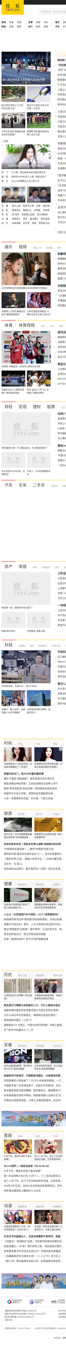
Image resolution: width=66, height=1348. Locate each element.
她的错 (46, 206)
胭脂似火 (27, 210)
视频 (23, 247)
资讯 (56, 567)
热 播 (5, 206)
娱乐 (9, 247)
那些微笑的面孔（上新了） (18, 1020)
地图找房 (45, 567)
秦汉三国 (22, 975)
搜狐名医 (40, 884)
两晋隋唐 (40, 975)
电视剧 (48, 248)
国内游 (21, 814)
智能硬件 (42, 646)
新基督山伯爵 (28, 214)
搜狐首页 (13, 7)
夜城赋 (37, 210)
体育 (9, 325)
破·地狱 (16, 214)
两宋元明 (57, 975)
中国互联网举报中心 (17, 1301)
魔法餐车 (34, 219)
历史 (8, 974)
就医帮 (56, 884)
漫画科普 (40, 1206)
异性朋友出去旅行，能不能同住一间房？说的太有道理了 (34, 868)
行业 (63, 407)
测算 (20, 1136)
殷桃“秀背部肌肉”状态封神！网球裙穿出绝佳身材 (30, 788)
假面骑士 (16, 219)
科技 (9, 645)
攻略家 (56, 814)
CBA (51, 326)
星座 (8, 1135)
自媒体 (54, 486)
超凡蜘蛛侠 (42, 214)
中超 (60, 326)
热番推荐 (57, 1206)
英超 (38, 22)
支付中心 (57, 1338)
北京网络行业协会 (61, 1301)
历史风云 (57, 1046)
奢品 (55, 744)
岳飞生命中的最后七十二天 (18, 1030)
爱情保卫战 (44, 223)
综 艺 (5, 223)
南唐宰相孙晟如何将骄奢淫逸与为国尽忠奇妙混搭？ (32, 1010)
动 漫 (5, 219)
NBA (46, 22)
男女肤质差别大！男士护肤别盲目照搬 (25, 934)
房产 (9, 566)
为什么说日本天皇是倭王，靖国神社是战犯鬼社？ (31, 1015)
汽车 (9, 485)
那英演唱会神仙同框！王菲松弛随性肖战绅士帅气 (31, 783)
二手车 (39, 485)
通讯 (31, 646)
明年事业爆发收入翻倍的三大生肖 (22, 1190)
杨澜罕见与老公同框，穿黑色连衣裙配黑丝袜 (28, 793)
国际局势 (22, 1046)
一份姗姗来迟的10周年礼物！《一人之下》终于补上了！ (35, 1256)
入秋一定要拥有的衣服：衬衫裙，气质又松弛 (28, 798)
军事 (11, 22)
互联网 (22, 646)
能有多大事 (28, 206)
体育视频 (27, 325)
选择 (34, 223)
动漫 (8, 1205)
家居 (46, 26)
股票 (51, 406)
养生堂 (26, 223)
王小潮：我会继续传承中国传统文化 (28, 172)
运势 (38, 1136)
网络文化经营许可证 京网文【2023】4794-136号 (25, 1314)
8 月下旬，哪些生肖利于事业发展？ (23, 1171)
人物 (38, 744)
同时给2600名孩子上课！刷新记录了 (28, 176)
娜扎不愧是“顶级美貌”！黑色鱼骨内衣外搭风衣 (29, 778)
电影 (58, 248)
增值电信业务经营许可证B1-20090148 (21, 1311)
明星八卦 (37, 248)
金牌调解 (16, 223)
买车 (23, 485)
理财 (19, 26)
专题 (19, 22)
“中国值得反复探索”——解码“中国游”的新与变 (29, 849)
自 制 (5, 210)
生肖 (55, 1136)
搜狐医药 (22, 884)
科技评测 (55, 646)
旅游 (8, 813)
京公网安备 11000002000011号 (20, 1317)
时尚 (8, 743)
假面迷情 (16, 210)
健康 (8, 883)
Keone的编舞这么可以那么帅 (25, 181)
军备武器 (40, 1046)
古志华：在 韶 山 (13, 864)
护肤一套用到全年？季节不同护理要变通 (26, 939)
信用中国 (8, 1320)
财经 (9, 406)
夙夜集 (46, 210)
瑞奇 (25, 219)
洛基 (38, 206)
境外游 (39, 814)
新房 (38, 26)
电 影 (5, 214)
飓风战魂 (45, 219)
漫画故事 (22, 1206)
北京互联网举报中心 (39, 1301)
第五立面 (16, 206)
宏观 (11, 26)
